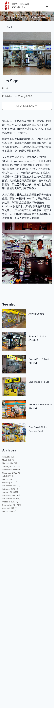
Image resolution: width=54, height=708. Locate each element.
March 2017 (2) (9, 511)
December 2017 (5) (11, 495)
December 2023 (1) (11, 469)
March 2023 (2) (9, 479)
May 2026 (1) (8, 460)
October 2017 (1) (10, 502)
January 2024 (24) (11, 466)
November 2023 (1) (11, 473)
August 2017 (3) (9, 508)
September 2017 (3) (11, 505)
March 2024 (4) (9, 463)
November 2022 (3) (11, 485)
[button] (27, 253)
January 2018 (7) (10, 492)
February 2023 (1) (10, 482)
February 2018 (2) (10, 489)
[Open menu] (47, 5)
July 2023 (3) (8, 476)
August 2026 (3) (9, 457)
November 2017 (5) (11, 498)
